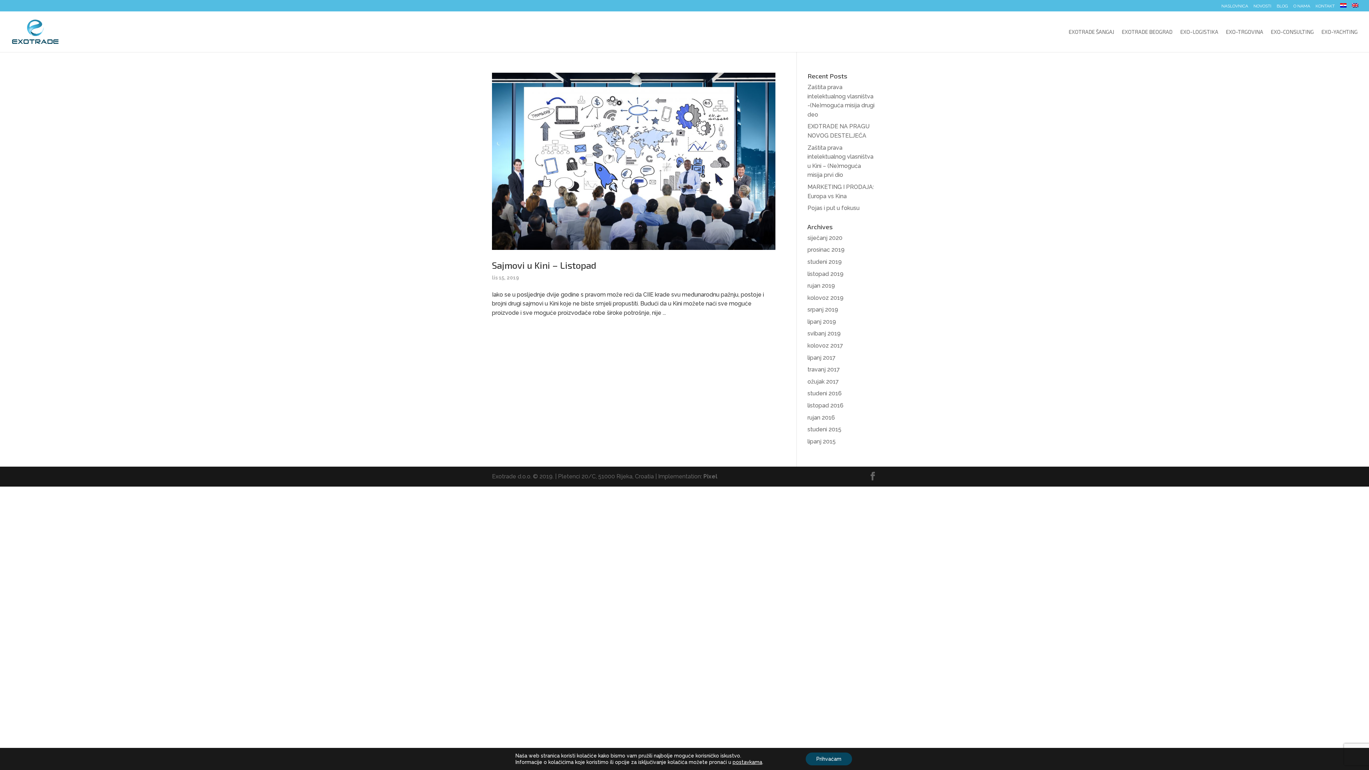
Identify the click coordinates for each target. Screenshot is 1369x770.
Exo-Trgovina (1244, 32)
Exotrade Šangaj (1091, 32)
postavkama (747, 762)
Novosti (1262, 6)
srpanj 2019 (822, 309)
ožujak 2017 (823, 381)
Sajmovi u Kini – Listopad (544, 265)
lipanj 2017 (821, 357)
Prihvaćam (828, 759)
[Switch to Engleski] (1355, 7)
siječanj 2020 (824, 238)
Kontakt (1325, 6)
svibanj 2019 (824, 333)
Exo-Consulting (1292, 32)
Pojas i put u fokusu (833, 208)
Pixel (710, 476)
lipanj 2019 (821, 321)
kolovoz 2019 (825, 297)
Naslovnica (1234, 6)
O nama (1301, 6)
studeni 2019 (824, 261)
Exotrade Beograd (1147, 32)
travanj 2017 (823, 369)
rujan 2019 (821, 285)
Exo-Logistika (1199, 32)
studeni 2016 (824, 393)
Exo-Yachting (1340, 32)
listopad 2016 (825, 405)
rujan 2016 (821, 417)
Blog (1282, 6)
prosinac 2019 (826, 249)
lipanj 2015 (821, 441)
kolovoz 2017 (825, 345)
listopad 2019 (825, 274)
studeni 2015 (824, 429)
